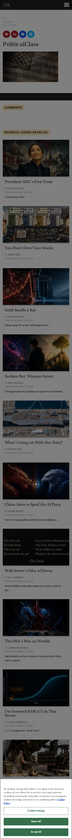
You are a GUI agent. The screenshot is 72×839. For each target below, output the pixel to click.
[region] (36, 809)
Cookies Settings (35, 811)
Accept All (36, 832)
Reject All (36, 821)
